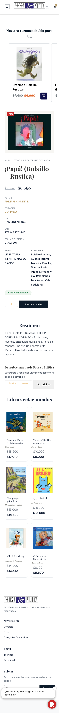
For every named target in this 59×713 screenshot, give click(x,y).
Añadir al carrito (33, 304)
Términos (8, 654)
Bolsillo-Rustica (40, 254)
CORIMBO (11, 211)
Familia (46, 263)
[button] (5, 73)
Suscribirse (44, 384)
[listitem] (29, 72)
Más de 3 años (40, 267)
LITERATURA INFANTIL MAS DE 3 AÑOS (31, 160)
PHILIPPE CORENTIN (17, 201)
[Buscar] (48, 7)
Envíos (7, 632)
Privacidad (9, 660)
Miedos (35, 271)
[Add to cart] (43, 96)
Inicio (7, 160)
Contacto (8, 626)
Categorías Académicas (16, 637)
